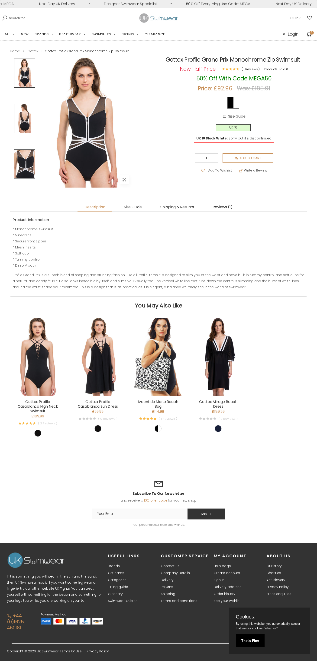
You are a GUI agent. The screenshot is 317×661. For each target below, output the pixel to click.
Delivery (167, 580)
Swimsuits (101, 34)
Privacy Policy (277, 587)
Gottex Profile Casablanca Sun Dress (98, 404)
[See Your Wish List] (311, 18)
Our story (274, 566)
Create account (227, 573)
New (25, 34)
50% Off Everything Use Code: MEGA (207, 4)
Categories (117, 580)
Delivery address (227, 587)
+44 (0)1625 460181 (15, 621)
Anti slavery (275, 580)
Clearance (155, 34)
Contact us (170, 566)
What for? (271, 628)
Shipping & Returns (177, 207)
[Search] (3, 18)
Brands (42, 34)
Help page (222, 566)
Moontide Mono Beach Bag (158, 404)
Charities (273, 573)
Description (94, 207)
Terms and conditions (179, 600)
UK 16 (233, 127)
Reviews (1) (222, 207)
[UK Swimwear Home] (158, 18)
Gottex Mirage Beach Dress (218, 404)
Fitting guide (118, 587)
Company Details (175, 573)
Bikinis (128, 34)
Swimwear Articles (122, 600)
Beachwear (70, 34)
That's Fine (250, 640)
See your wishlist (227, 600)
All (7, 34)
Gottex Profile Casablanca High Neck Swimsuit (38, 406)
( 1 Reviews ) (251, 69)
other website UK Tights (51, 588)
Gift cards (116, 573)
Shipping (168, 594)
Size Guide (236, 116)
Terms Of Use (71, 651)
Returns (167, 587)
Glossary (115, 594)
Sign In (219, 580)
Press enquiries (278, 594)
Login (293, 34)
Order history (224, 594)
